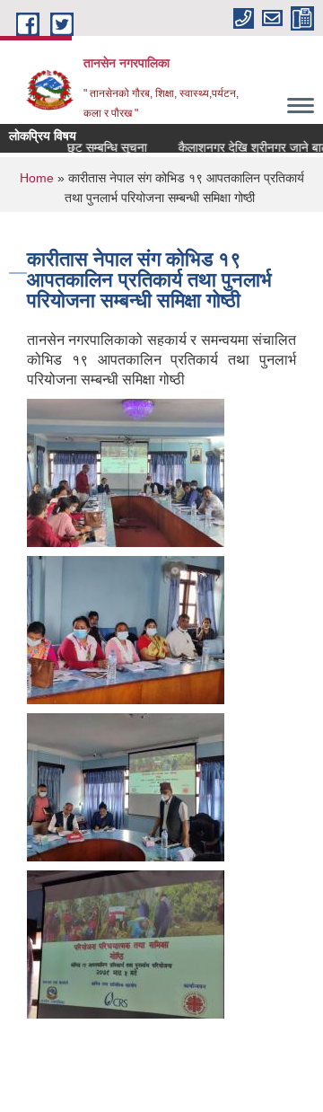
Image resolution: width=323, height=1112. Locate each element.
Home (37, 178)
